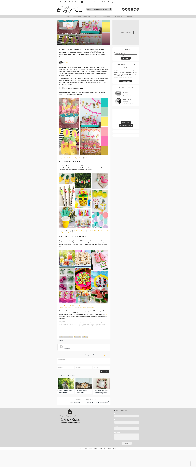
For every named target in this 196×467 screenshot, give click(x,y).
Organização (87, 16)
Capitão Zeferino (69, 158)
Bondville (91, 307)
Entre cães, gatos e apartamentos (82, 391)
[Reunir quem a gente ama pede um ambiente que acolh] (118, 118)
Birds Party (68, 307)
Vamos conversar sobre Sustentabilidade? (65, 391)
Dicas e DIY (98, 16)
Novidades (103, 2)
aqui (107, 314)
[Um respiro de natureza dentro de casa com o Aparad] (118, 113)
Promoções (111, 2)
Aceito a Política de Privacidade (122, 55)
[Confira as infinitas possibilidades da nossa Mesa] (125, 113)
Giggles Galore (79, 158)
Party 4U (83, 231)
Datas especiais (118, 16)
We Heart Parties (88, 158)
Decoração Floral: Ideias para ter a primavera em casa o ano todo (101, 392)
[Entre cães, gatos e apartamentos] (83, 383)
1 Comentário (85, 42)
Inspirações (77, 16)
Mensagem (117, 432)
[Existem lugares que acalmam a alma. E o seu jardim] (133, 118)
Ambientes (88, 2)
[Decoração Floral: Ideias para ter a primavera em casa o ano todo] (101, 383)
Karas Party (90, 231)
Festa (60, 337)
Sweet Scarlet (86, 306)
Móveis (96, 2)
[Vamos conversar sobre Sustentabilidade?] (66, 383)
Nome (115, 413)
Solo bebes (75, 307)
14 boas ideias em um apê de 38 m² (97, 402)
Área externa (63, 28)
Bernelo (64, 233)
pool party (85, 337)
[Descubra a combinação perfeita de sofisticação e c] (133, 113)
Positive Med (94, 306)
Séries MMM (106, 16)
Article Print (97, 158)
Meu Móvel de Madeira (96, 448)
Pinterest (67, 312)
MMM (62, 42)
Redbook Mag (68, 306)
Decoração (66, 16)
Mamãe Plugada (72, 233)
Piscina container (75, 402)
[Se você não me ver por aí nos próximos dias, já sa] (125, 118)
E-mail (116, 419)
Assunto (116, 426)
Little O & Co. (77, 231)
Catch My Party (77, 306)
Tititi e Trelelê (98, 231)
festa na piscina (68, 337)
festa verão (77, 337)
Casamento (129, 16)
